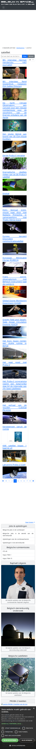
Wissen (31, 56)
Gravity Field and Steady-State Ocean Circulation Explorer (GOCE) (15, 322)
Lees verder (29, 721)
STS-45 (5, 551)
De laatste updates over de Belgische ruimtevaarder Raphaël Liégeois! (18, 601)
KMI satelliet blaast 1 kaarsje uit (15, 446)
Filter (24, 56)
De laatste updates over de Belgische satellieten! (18, 694)
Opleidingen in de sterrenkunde (13, 543)
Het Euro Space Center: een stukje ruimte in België (15, 343)
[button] (18, 724)
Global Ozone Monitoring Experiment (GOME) (15, 301)
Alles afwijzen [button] (27, 740)
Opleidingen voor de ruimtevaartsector (16, 539)
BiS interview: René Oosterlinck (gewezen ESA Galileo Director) (15, 84)
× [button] (33, 708)
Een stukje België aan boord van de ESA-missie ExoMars (15, 136)
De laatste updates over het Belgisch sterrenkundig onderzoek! (18, 649)
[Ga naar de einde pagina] (33, 481)
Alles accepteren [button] (10, 740)
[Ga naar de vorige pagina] (6, 481)
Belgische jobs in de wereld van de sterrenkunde (18, 534)
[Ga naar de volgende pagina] (30, 481)
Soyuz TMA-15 (7, 558)
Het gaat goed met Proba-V (15, 363)
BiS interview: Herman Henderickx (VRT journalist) (15, 62)
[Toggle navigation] (3, 7)
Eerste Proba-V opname (14, 155)
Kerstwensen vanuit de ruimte (15, 427)
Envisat (6, 193)
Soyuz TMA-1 (7, 555)
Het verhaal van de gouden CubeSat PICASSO (15, 407)
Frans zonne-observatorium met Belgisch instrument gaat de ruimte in (15, 280)
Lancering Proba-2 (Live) (14, 464)
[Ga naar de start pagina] (3, 481)
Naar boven (29, 522)
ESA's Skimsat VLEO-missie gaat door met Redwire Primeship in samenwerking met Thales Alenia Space (15, 215)
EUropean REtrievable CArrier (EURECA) (15, 259)
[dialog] (18, 727)
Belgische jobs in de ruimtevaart (13, 530)
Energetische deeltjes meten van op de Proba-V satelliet (15, 174)
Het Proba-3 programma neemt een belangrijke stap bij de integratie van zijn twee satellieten (15, 385)
